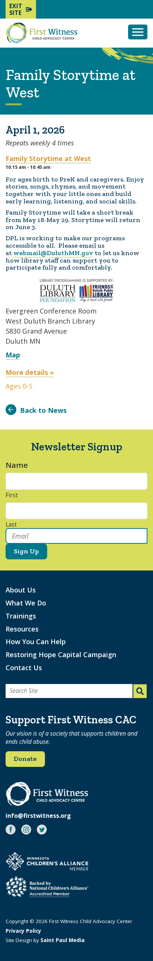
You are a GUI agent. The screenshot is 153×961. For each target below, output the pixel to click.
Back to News (43, 410)
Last (11, 524)
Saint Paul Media (62, 940)
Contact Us (24, 667)
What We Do (26, 602)
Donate (25, 759)
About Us (21, 589)
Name (20, 465)
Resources (22, 628)
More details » (30, 372)
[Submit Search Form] (140, 691)
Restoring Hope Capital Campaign (61, 654)
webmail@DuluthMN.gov (53, 253)
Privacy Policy (23, 931)
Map (13, 354)
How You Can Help (36, 641)
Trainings (21, 615)
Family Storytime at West (48, 158)
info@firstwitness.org (38, 815)
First (12, 495)
